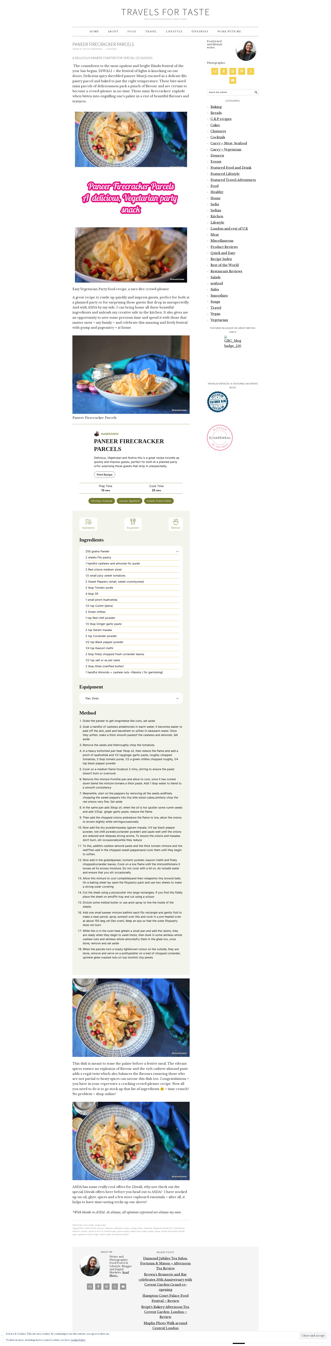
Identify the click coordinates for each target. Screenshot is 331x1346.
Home (215, 198)
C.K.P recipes (221, 119)
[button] (177, 551)
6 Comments (111, 49)
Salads (215, 277)
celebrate (109, 1228)
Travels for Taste (165, 12)
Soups (215, 302)
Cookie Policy (78, 1340)
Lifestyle (217, 223)
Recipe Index (100, 1225)
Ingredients (88, 527)
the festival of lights (120, 1234)
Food (85, 1225)
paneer (158, 1231)
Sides (214, 289)
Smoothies (219, 296)
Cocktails (217, 137)
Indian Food (135, 1231)
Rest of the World (224, 265)
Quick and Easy (222, 253)
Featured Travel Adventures (233, 180)
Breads (216, 113)
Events (215, 162)
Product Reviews (224, 247)
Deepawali (157, 1228)
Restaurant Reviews (226, 271)
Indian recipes (148, 1231)
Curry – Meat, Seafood (228, 143)
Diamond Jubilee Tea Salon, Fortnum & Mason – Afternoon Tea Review (165, 1264)
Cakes (215, 125)
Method (175, 527)
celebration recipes (121, 1228)
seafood (216, 283)
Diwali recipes (110, 1231)
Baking (216, 107)
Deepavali (148, 1228)
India (214, 204)
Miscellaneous (221, 241)
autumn (100, 1228)
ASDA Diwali (90, 1228)
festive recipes (123, 1231)
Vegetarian (219, 320)
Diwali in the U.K (95, 1231)
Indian (91, 1225)
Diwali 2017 (168, 1228)
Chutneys (218, 131)
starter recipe (105, 1234)
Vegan (215, 314)
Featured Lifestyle (225, 174)
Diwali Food (179, 1228)
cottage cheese (137, 1228)
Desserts (217, 156)
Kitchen (216, 216)
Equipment (133, 527)
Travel (215, 308)
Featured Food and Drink (230, 168)
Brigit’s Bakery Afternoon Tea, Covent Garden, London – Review (165, 1312)
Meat (214, 235)
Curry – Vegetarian (225, 149)
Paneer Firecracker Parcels (103, 44)
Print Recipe (104, 474)
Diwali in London (79, 1231)
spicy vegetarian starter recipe (85, 1234)
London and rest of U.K (229, 229)
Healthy (216, 192)
